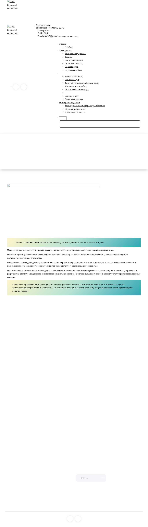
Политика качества (74, 63)
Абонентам (64, 73)
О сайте (68, 47)
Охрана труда (71, 66)
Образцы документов (75, 109)
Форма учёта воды (74, 76)
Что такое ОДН (72, 79)
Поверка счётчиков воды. (77, 89)
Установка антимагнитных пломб (80, 92)
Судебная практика (74, 99)
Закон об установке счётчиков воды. (82, 83)
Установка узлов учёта (75, 86)
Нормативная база (73, 70)
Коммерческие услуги (69, 102)
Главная (62, 44)
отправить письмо (69, 36)
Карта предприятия (74, 60)
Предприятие (65, 50)
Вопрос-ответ (71, 96)
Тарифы (68, 57)
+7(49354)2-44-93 (25, 481)
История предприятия (75, 53)
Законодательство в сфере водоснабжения (85, 105)
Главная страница (87, 151)
